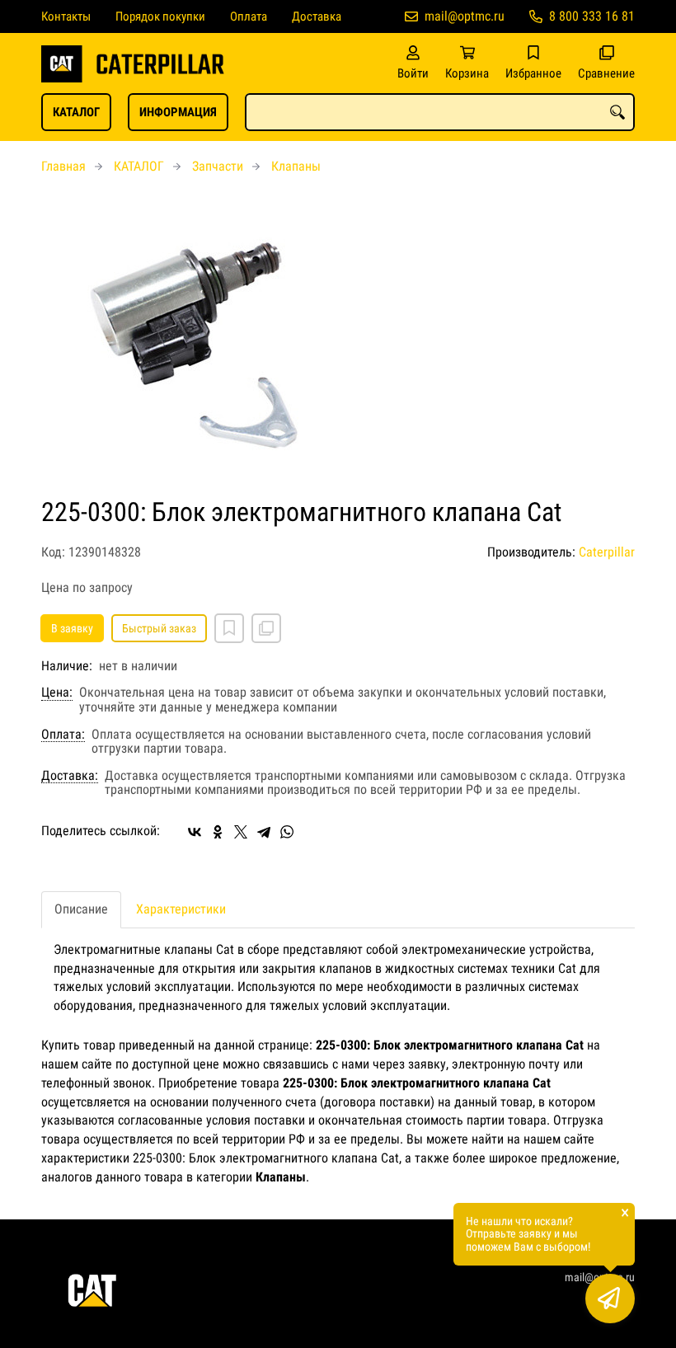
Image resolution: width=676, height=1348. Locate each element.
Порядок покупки (160, 16)
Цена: (57, 692)
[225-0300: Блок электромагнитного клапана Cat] (338, 345)
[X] (241, 832)
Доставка (316, 16)
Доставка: (69, 775)
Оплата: (63, 734)
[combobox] (440, 112)
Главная (63, 166)
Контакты (66, 16)
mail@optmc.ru (465, 16)
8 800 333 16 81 (592, 16)
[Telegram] (264, 832)
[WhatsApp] (287, 832)
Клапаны (296, 166)
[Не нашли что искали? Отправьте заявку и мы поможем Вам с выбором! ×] (610, 1298)
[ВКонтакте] (194, 832)
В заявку (72, 628)
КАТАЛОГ (76, 112)
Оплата (248, 16)
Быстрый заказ (159, 628)
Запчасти (217, 166)
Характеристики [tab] (181, 909)
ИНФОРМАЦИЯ (178, 112)
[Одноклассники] (218, 832)
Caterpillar (607, 552)
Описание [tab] (81, 909)
